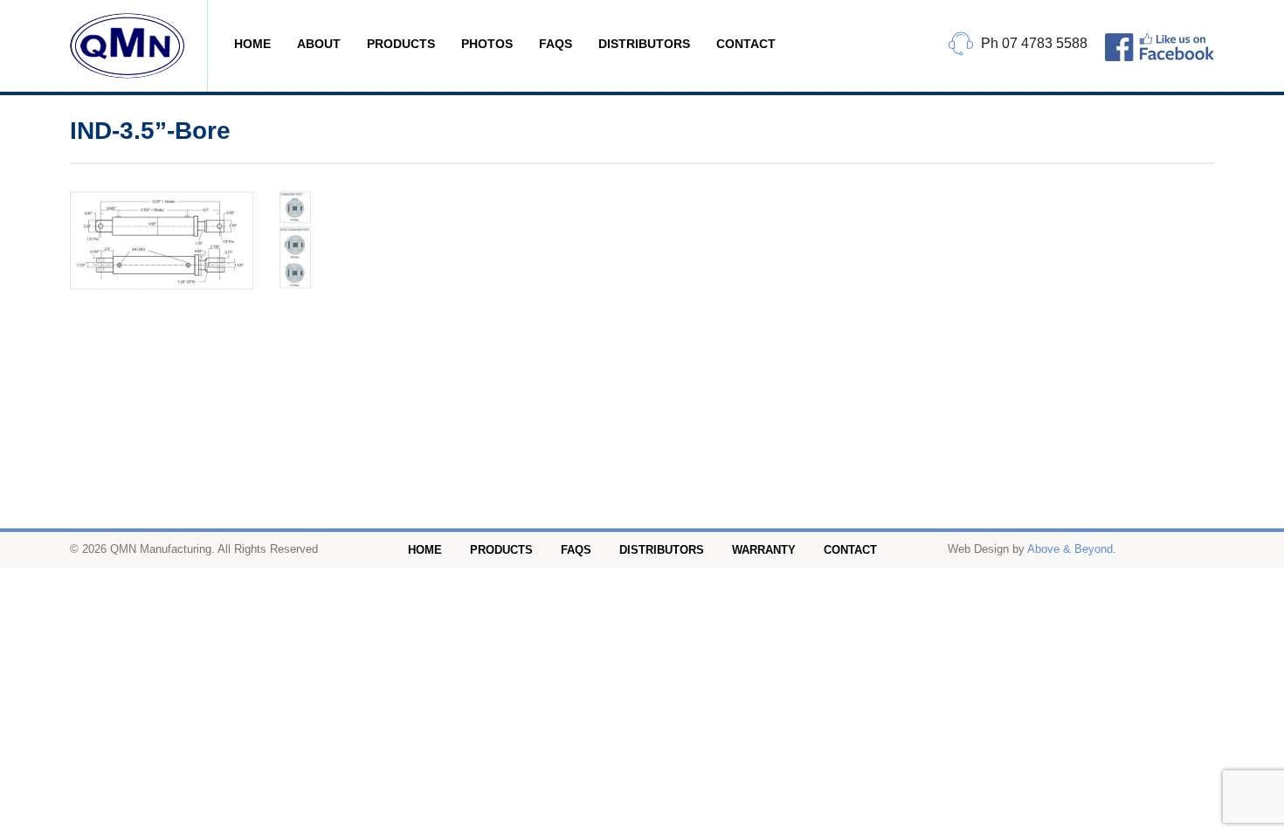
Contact (746, 44)
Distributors (644, 44)
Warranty (764, 549)
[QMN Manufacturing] (138, 46)
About (319, 44)
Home (252, 44)
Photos (487, 44)
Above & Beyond (1070, 549)
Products (401, 44)
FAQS (555, 44)
